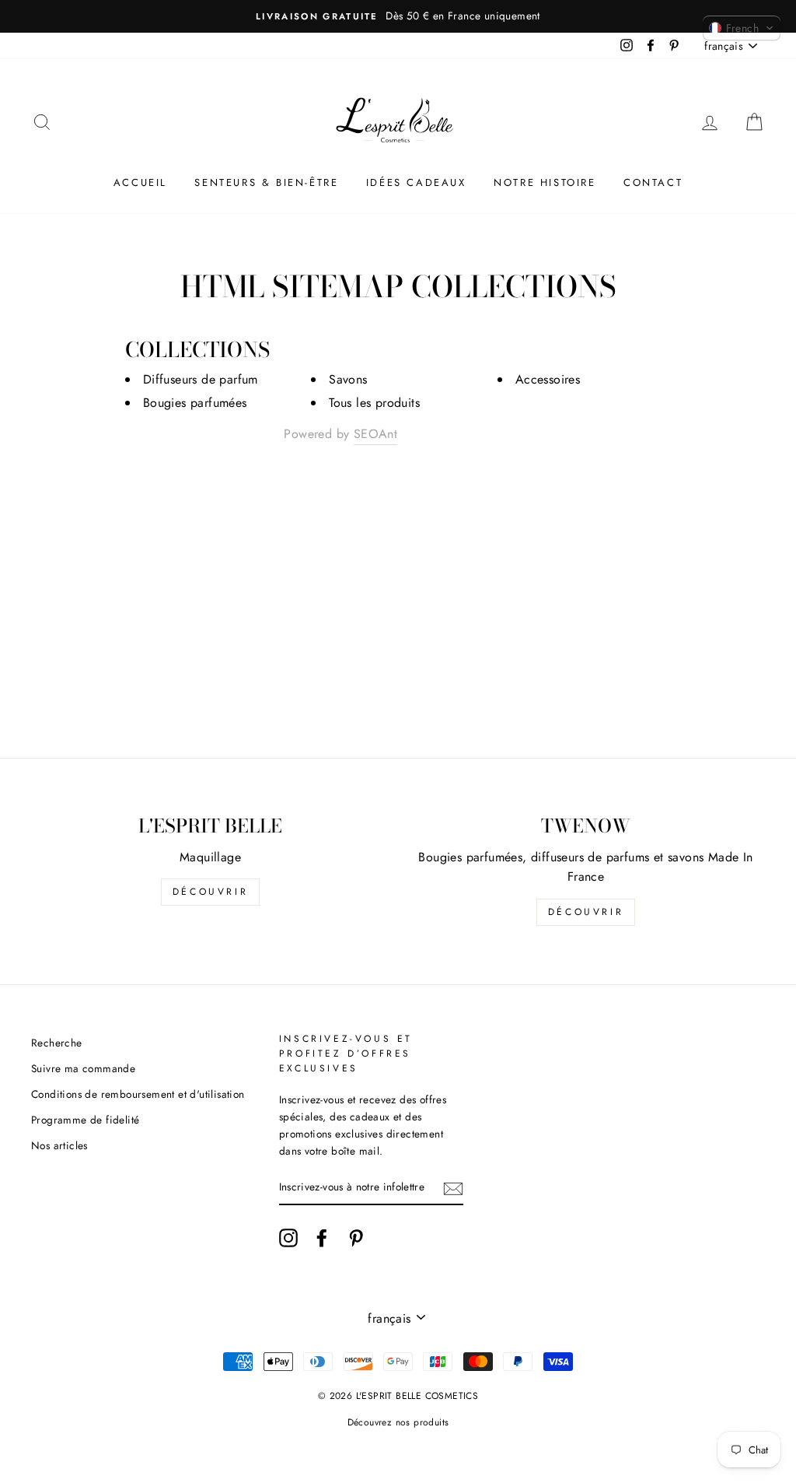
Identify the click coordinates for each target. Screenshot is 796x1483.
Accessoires (547, 379)
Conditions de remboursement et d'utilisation (138, 1094)
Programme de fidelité (85, 1119)
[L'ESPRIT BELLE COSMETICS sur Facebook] (321, 1238)
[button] (741, 28)
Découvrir (210, 892)
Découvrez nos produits (398, 1422)
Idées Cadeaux (416, 182)
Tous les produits (374, 403)
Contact (653, 182)
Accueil (140, 182)
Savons (348, 379)
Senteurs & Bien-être (266, 182)
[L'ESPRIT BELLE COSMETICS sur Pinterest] (356, 1238)
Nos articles (59, 1145)
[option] (398, 16)
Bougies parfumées (195, 403)
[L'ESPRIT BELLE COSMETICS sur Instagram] (288, 1238)
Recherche (56, 1042)
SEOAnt (375, 434)
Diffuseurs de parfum (200, 379)
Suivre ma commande (83, 1068)
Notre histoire (544, 182)
